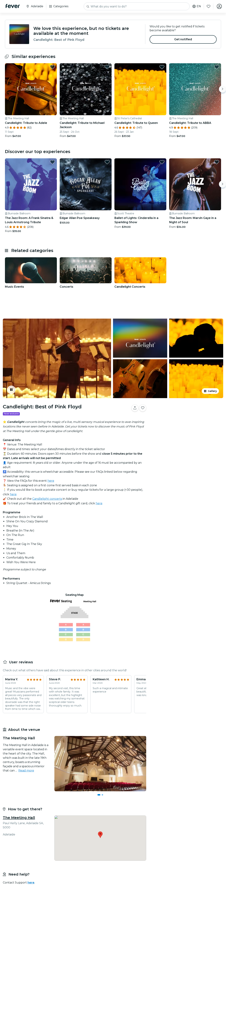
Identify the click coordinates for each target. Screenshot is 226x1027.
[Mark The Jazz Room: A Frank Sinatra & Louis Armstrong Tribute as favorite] (52, 162)
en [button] (199, 6)
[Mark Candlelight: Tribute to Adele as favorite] (52, 67)
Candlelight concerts (47, 498)
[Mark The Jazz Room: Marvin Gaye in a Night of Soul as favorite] (216, 162)
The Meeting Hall (19, 817)
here (50, 480)
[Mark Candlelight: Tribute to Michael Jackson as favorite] (107, 67)
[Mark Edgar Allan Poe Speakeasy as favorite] (107, 162)
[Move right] (222, 89)
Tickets (186, 419)
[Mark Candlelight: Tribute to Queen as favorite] (162, 67)
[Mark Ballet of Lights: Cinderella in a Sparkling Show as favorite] (162, 162)
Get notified (183, 39)
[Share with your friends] (134, 408)
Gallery (212, 391)
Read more (26, 770)
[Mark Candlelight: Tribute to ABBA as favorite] (216, 67)
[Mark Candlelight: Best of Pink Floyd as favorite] (142, 408)
